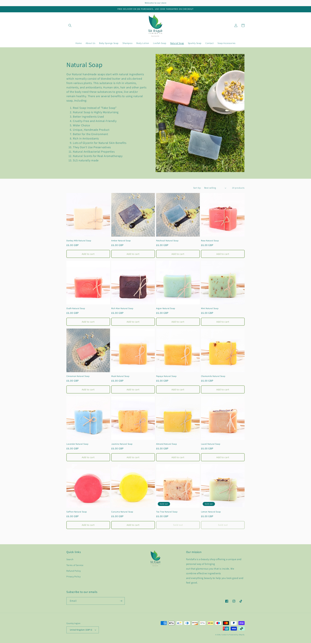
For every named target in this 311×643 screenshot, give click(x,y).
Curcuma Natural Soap (122, 512)
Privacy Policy (73, 576)
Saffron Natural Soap (76, 512)
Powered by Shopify (237, 635)
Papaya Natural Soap (166, 376)
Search (70, 559)
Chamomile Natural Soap (213, 376)
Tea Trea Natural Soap (167, 512)
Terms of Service (74, 565)
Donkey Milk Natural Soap (78, 240)
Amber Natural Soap (121, 240)
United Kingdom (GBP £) (81, 629)
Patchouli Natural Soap (167, 240)
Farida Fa (225, 635)
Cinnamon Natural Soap (78, 376)
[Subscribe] (121, 601)
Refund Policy (73, 570)
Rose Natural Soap (210, 240)
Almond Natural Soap (166, 444)
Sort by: (197, 187)
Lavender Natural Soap (77, 444)
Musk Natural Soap (120, 376)
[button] (70, 25)
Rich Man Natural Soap (122, 308)
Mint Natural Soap (209, 308)
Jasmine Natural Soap (121, 444)
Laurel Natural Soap (210, 444)
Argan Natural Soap (165, 308)
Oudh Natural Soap (75, 308)
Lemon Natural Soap (211, 512)
